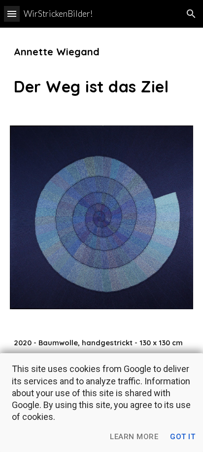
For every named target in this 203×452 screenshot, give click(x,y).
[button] (12, 13)
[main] (101, 71)
